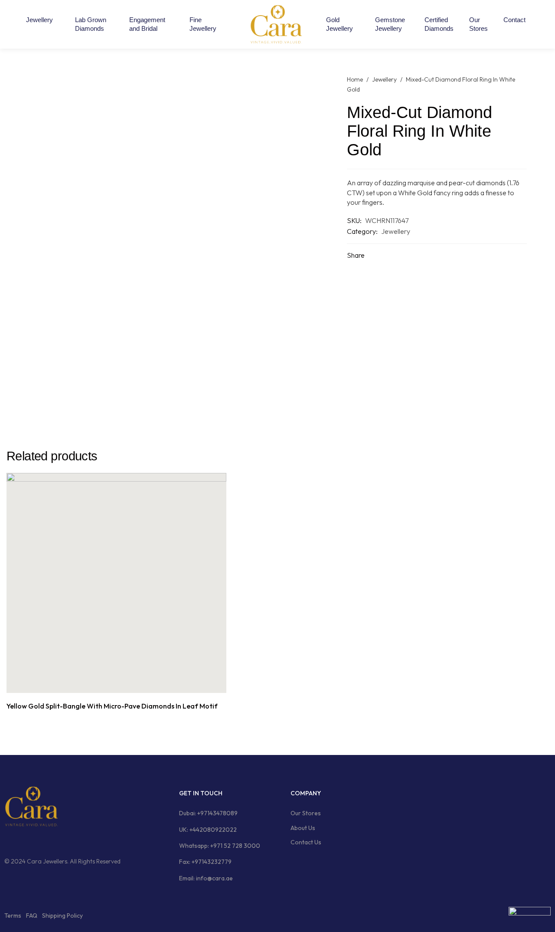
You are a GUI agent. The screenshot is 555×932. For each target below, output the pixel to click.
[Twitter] (40, 841)
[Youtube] (57, 841)
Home (355, 79)
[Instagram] (24, 841)
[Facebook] (7, 841)
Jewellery (384, 79)
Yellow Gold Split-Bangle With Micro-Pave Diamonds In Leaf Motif (112, 706)
